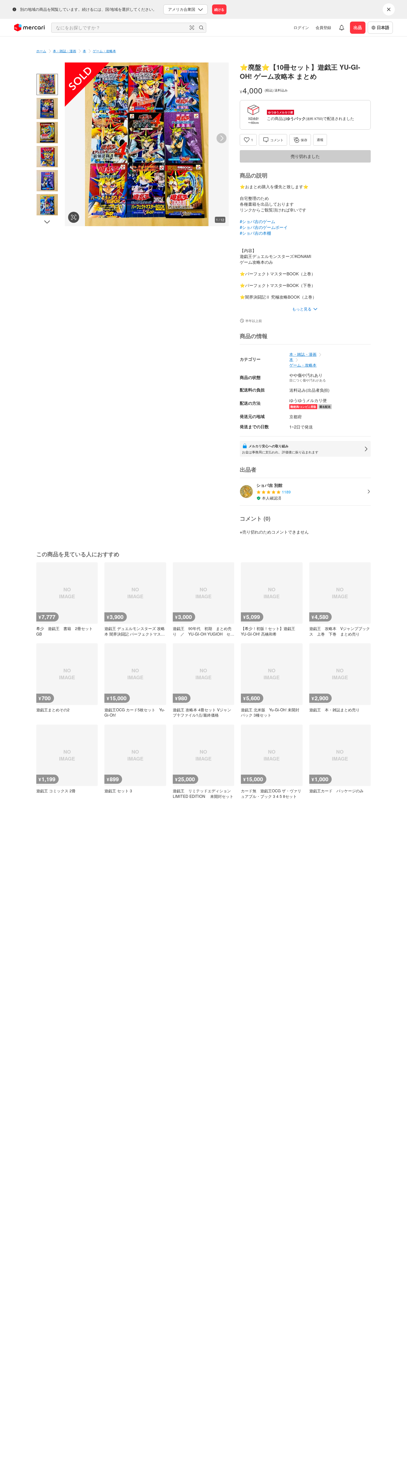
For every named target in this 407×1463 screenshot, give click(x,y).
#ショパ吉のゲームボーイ (264, 227)
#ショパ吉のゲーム (257, 221)
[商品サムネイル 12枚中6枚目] (47, 204)
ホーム (41, 50)
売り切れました (305, 156)
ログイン (301, 27)
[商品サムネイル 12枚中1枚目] (47, 84)
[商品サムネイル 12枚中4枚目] (47, 156)
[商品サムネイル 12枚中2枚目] (47, 108)
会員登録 (323, 27)
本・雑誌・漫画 (64, 50)
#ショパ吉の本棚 (255, 233)
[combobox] (128, 28)
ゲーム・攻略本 (104, 50)
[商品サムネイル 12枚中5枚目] (47, 180)
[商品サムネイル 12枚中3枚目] (47, 132)
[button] (192, 27)
